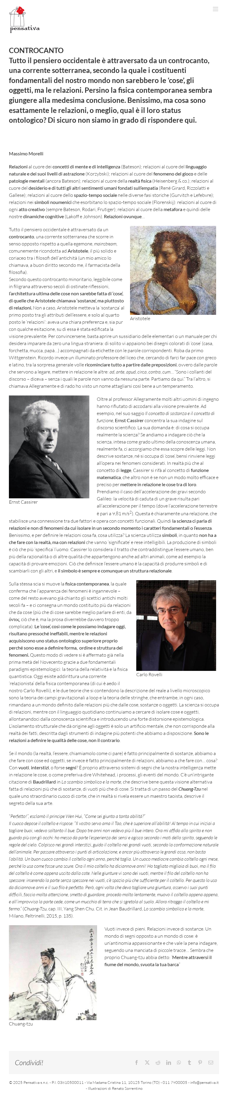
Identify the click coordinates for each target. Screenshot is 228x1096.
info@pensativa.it (204, 1082)
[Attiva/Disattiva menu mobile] (216, 9)
